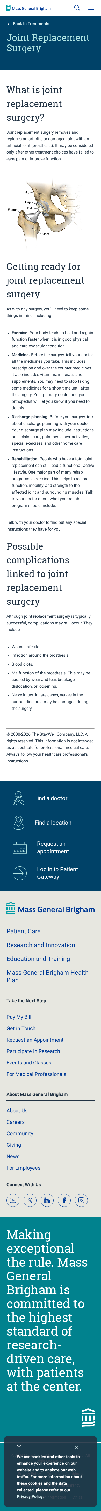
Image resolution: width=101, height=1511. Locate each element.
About (16, 1110)
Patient (23, 931)
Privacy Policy (29, 1496)
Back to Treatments (31, 23)
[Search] (77, 8)
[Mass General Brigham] (28, 8)
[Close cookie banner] (76, 1448)
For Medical (36, 1074)
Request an (35, 1040)
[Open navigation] (91, 7)
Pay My (18, 1017)
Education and (38, 958)
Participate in (33, 1051)
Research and (40, 945)
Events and (28, 1063)
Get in (20, 1028)
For (23, 1168)
